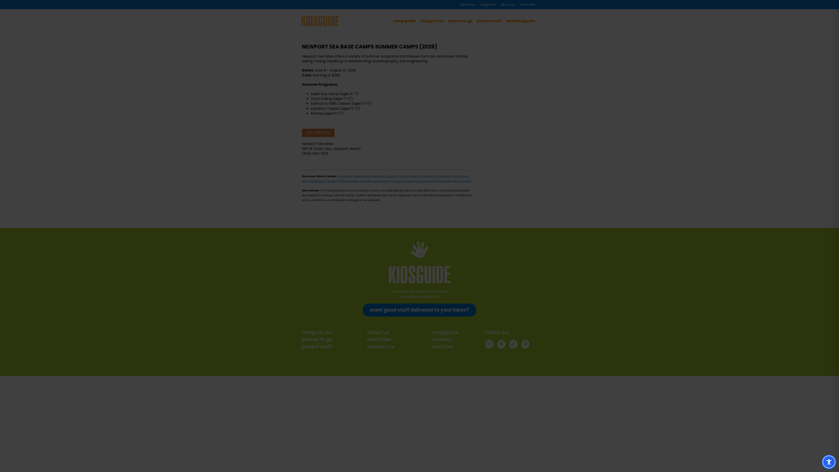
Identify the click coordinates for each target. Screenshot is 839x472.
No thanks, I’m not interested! (419, 288)
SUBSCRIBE (428, 250)
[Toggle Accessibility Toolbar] (829, 462)
